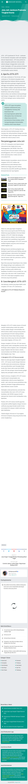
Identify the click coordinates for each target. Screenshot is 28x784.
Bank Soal (4, 660)
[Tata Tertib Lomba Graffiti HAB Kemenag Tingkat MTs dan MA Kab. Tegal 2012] (4, 190)
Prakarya (18, 662)
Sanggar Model (14, 2)
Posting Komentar (15, 16)
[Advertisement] (14, 39)
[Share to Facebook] (3, 551)
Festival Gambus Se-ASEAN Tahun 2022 (13, 708)
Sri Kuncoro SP (13, 571)
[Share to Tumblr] (24, 551)
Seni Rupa (4, 667)
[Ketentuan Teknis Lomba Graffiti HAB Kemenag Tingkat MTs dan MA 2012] (4, 185)
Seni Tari (18, 667)
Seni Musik (18, 665)
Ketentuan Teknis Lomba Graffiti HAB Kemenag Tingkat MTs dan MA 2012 (17, 184)
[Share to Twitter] (8, 551)
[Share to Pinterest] (14, 551)
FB (12, 575)
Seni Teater (4, 670)
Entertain (18, 660)
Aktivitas (4, 545)
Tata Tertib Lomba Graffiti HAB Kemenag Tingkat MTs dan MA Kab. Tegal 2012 (17, 190)
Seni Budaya (5, 665)
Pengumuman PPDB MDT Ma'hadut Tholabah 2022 (14, 717)
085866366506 (5, 742)
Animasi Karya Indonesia (9, 638)
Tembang (18, 670)
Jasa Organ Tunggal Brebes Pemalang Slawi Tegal (14, 557)
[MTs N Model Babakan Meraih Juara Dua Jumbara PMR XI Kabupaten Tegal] (4, 179)
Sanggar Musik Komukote (13, 757)
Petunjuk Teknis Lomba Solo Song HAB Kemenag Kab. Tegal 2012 (16, 195)
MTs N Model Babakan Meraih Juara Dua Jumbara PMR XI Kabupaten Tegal (17, 179)
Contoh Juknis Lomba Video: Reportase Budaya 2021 (14, 564)
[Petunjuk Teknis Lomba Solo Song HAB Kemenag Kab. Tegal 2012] (4, 196)
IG (14, 575)
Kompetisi (4, 662)
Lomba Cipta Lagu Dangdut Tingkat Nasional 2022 (14, 712)
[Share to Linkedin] (19, 551)
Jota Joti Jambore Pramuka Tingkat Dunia (13, 726)
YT (15, 575)
